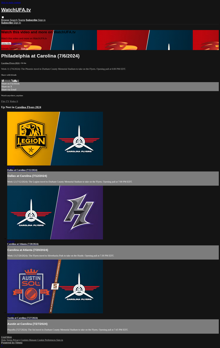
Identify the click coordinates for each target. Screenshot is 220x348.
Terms (9, 340)
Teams (21, 20)
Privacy (17, 340)
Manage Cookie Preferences (42, 340)
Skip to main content (11, 2)
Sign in (41, 20)
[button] (3, 17)
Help (3, 340)
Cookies (25, 340)
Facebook (6, 80)
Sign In (17, 23)
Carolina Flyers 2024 (10, 63)
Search (14, 20)
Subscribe (6, 43)
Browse (5, 20)
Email (16, 80)
